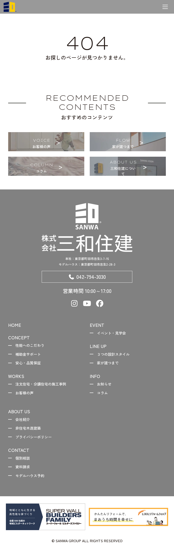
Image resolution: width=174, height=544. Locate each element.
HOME (14, 325)
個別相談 (22, 458)
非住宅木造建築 (28, 428)
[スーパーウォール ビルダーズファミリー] (45, 517)
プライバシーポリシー (33, 437)
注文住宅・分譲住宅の (40, 384)
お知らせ (104, 384)
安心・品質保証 (28, 362)
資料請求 (22, 466)
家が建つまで (108, 362)
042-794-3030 (91, 276)
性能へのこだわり (29, 345)
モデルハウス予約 (29, 475)
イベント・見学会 (111, 333)
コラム (102, 392)
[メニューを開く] (165, 7)
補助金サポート (28, 354)
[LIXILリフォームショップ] (128, 517)
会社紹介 (22, 419)
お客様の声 (24, 392)
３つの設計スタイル (113, 354)
